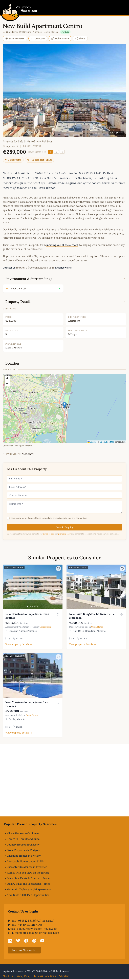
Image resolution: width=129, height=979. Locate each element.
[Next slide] (59, 587)
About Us (8, 975)
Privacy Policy (23, 975)
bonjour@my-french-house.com (37, 928)
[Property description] (58, 614)
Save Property (17, 38)
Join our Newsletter (24, 950)
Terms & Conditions (45, 975)
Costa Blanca (51, 31)
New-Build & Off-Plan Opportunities (28, 895)
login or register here (45, 932)
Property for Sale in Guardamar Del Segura (29, 141)
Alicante (37, 31)
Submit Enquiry (64, 527)
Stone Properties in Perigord (23, 850)
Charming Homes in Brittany (24, 855)
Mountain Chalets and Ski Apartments (29, 889)
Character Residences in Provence (27, 867)
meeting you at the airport (62, 245)
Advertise (64, 975)
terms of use (48, 534)
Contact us (9, 267)
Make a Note (62, 38)
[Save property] (58, 568)
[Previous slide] (5, 587)
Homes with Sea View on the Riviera (28, 872)
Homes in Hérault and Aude (23, 838)
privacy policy (64, 534)
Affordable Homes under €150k (25, 861)
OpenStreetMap (107, 441)
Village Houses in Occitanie (23, 833)
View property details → (18, 644)
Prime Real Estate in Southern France (29, 878)
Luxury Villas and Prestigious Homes (28, 883)
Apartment (12, 146)
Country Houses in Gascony (23, 844)
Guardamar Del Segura (18, 31)
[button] (64, 405)
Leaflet (93, 441)
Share (82, 38)
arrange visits (63, 267)
